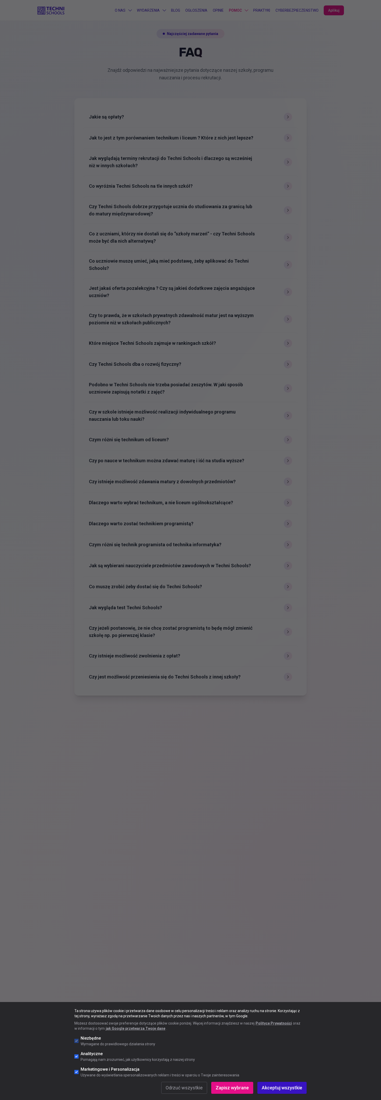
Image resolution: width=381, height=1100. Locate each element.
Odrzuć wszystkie (184, 1087)
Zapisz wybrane (232, 1087)
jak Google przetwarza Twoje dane (135, 1028)
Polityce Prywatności (274, 1023)
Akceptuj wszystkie (282, 1087)
